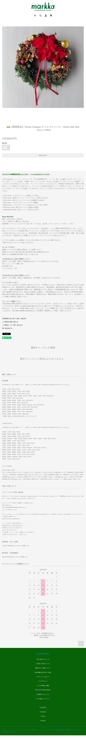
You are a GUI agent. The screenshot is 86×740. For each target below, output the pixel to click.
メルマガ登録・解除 (43, 685)
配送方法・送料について (42, 668)
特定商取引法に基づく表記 (43, 672)
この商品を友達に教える (10, 322)
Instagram (43, 711)
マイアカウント (43, 681)
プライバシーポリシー (43, 676)
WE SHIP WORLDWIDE (43, 690)
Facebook (43, 707)
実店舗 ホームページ (43, 694)
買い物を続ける (7, 328)
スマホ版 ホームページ (43, 698)
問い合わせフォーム (43, 659)
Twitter (43, 716)
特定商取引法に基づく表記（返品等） (14, 318)
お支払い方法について (43, 663)
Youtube (43, 720)
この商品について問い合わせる (12, 325)
